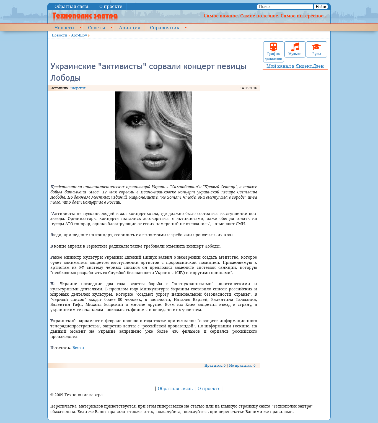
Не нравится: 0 (242, 365)
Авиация (129, 27)
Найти (321, 7)
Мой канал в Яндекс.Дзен (295, 66)
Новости (64, 27)
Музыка (295, 53)
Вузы (316, 53)
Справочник (164, 27)
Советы (96, 27)
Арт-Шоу (79, 35)
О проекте (110, 6)
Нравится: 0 (215, 365)
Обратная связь (72, 6)
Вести (78, 347)
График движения (273, 56)
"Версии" (78, 87)
